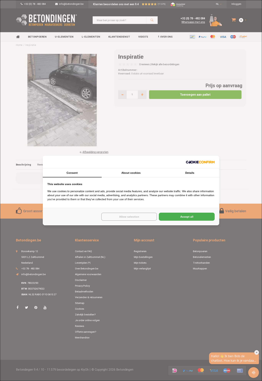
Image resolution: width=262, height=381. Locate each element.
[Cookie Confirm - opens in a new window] (200, 162)
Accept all (186, 216)
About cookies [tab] (131, 172)
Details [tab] (189, 172)
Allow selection (129, 216)
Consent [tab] (72, 172)
